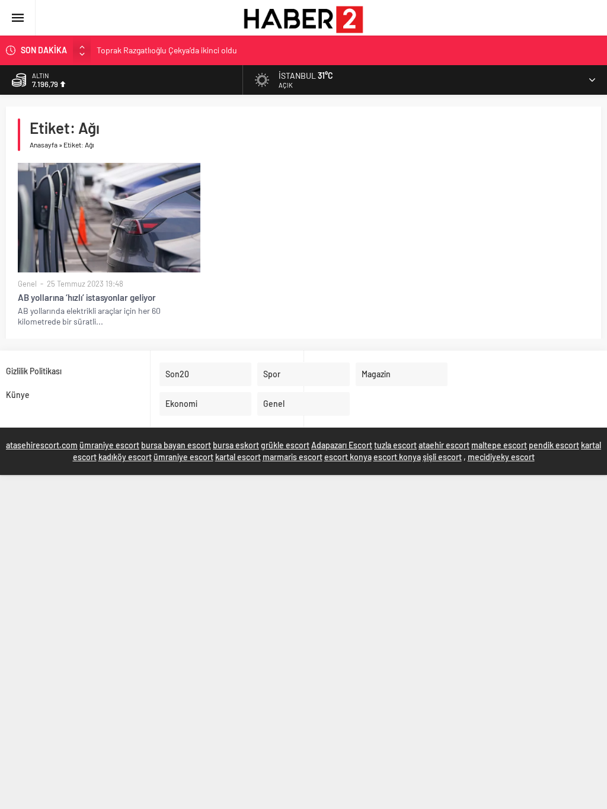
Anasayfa (43, 144)
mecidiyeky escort (501, 457)
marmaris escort (292, 457)
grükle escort (285, 445)
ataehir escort (443, 445)
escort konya (348, 457)
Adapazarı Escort (341, 445)
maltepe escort (499, 445)
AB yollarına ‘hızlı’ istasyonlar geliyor (87, 297)
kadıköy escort (125, 457)
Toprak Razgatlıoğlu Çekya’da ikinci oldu (167, 50)
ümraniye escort (109, 445)
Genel (27, 283)
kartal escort (238, 457)
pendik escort (554, 445)
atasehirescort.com (42, 445)
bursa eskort (236, 445)
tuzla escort (395, 445)
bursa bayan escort (176, 445)
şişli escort (442, 457)
